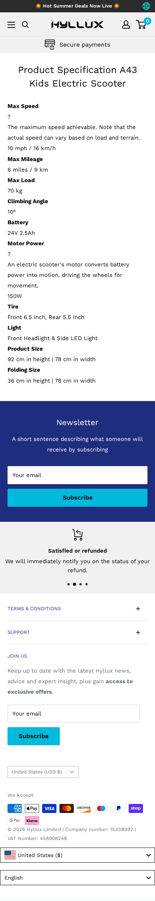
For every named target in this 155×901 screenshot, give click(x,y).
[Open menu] (11, 25)
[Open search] (25, 24)
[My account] (126, 24)
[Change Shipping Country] (146, 6)
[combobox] (77, 855)
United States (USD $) (37, 772)
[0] (141, 24)
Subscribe (78, 497)
